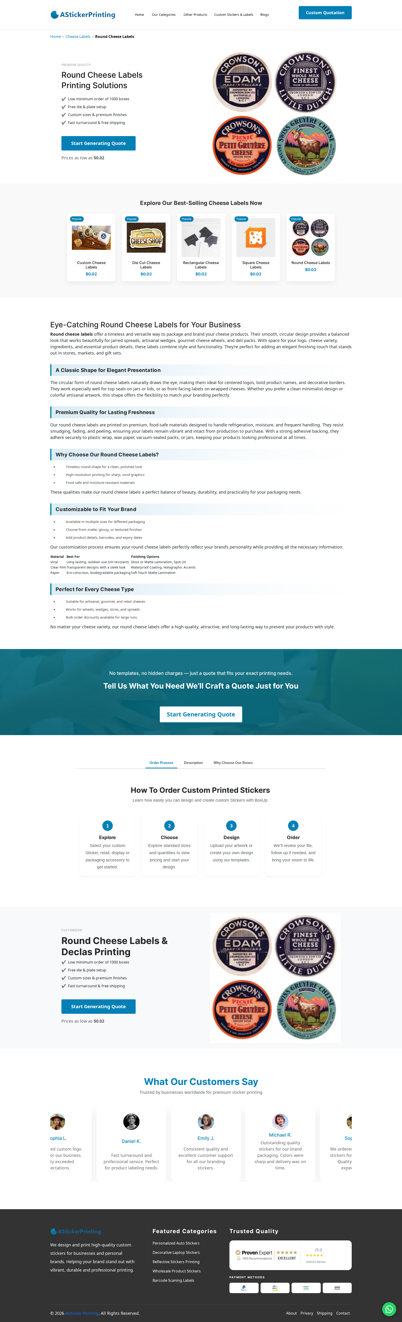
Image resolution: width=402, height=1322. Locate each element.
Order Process (161, 763)
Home (55, 36)
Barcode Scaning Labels (173, 1280)
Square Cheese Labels (255, 264)
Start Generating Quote (98, 143)
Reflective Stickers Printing (176, 1261)
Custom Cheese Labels (91, 264)
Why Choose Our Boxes (233, 763)
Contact (343, 1313)
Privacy (307, 1313)
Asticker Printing (81, 1313)
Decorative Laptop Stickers (176, 1252)
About (291, 1313)
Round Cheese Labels (310, 262)
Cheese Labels (78, 36)
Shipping (324, 1313)
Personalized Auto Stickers (176, 1243)
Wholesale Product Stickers (177, 1271)
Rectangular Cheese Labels (201, 264)
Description (193, 763)
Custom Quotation (325, 12)
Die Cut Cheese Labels (146, 264)
